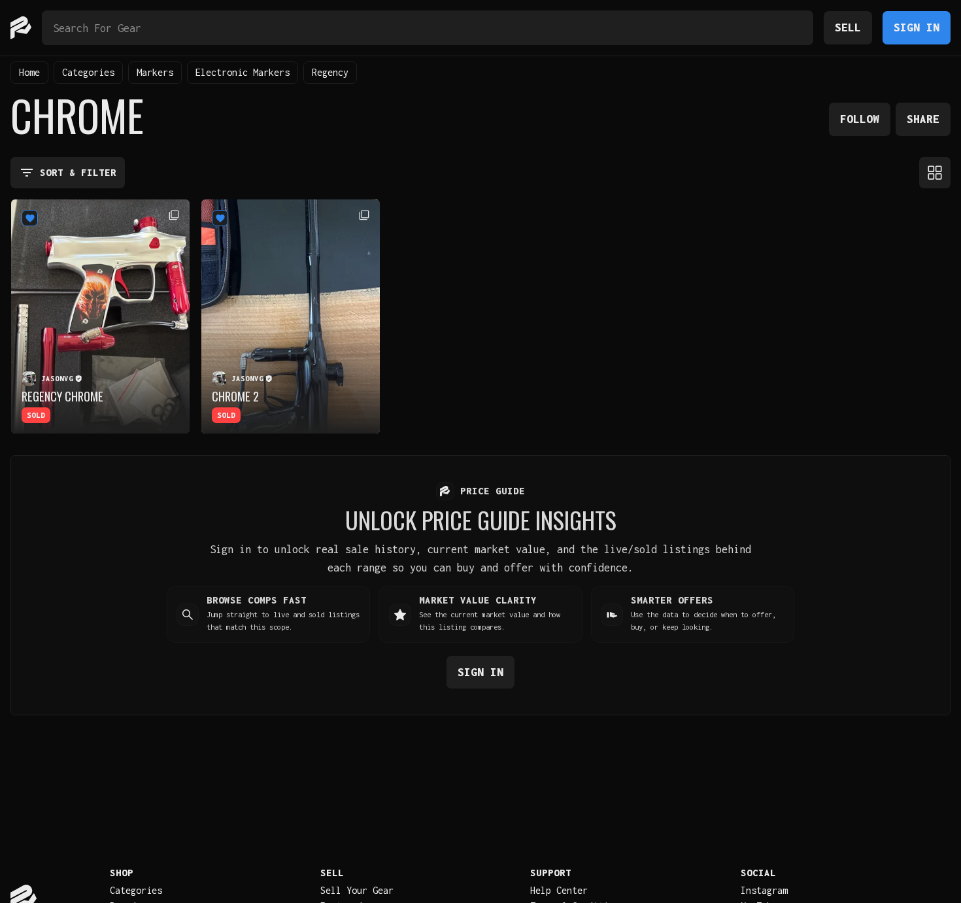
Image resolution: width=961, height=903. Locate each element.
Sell (848, 27)
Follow (859, 118)
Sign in (480, 672)
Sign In (916, 27)
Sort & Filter (78, 172)
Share (923, 118)
